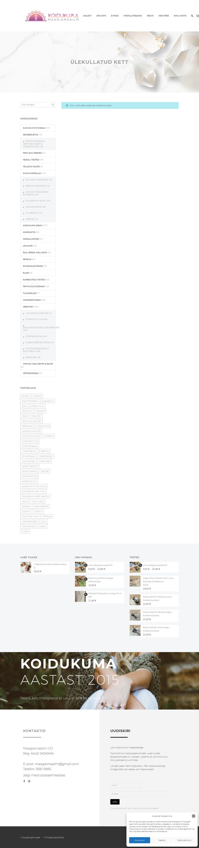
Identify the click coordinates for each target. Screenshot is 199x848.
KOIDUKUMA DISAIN (32, 225)
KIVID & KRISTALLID (32, 173)
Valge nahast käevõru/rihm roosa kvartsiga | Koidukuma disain (158, 581)
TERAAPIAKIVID (34, 206)
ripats (24, 501)
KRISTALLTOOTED (31, 239)
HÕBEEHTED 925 (34, 319)
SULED (26, 273)
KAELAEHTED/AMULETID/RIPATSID (41, 327)
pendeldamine (29, 476)
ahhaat (25, 396)
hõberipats (27, 426)
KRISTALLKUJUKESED (36, 185)
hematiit (40, 411)
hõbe (24, 416)
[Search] (192, 15)
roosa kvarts (37, 501)
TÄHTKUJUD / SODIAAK (34, 286)
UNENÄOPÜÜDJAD (32, 300)
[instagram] (29, 781)
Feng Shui (27, 411)
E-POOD (115, 16)
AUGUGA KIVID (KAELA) (34, 128)
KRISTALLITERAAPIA (132, 16)
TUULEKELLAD (29, 293)
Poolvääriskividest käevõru (35, 496)
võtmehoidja (28, 526)
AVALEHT (87, 16)
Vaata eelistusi (184, 840)
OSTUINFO (101, 16)
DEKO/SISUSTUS (30, 135)
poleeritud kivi (29, 481)
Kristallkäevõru (29, 451)
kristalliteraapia (29, 446)
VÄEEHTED (28, 307)
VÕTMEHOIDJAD (30, 373)
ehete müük (37, 406)
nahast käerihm (30, 466)
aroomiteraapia (30, 401)
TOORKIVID (32, 212)
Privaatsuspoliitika (54, 837)
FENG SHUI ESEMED (32, 153)
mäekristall (44, 461)
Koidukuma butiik (31, 431)
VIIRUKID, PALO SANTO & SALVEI (38, 364)
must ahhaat (28, 461)
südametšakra (41, 506)
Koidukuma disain (31, 436)
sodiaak (26, 506)
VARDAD (30, 219)
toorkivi (38, 511)
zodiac (42, 526)
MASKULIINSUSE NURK (37, 342)
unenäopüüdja (29, 521)
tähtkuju (47, 516)
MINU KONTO (180, 16)
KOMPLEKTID (29, 232)
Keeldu (162, 840)
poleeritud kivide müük (34, 486)
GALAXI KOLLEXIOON (37, 313)
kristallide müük (30, 441)
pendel (45, 471)
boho (24, 406)
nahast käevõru (29, 471)
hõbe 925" (36, 416)
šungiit (25, 531)
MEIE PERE (164, 16)
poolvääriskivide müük (33, 491)
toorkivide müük (30, 516)
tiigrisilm (26, 511)
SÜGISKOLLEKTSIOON (33, 266)
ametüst (37, 396)
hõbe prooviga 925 (31, 421)
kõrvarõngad (28, 456)
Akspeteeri (139, 840)
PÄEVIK (150, 16)
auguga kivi (48, 401)
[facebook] (24, 781)
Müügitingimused (31, 837)
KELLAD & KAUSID (31, 166)
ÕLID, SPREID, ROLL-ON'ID (35, 252)
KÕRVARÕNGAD (34, 336)
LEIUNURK (28, 246)
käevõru (45, 451)
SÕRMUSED (31, 357)
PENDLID (27, 259)
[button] (193, 816)
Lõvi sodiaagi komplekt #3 (100, 565)
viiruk (43, 521)
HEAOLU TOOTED (31, 160)
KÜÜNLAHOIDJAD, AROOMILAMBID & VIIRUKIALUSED (34, 144)
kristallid (49, 436)
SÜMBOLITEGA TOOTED (34, 280)
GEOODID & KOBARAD (37, 179)
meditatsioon (46, 456)
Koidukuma (43, 426)
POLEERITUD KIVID (36, 200)
